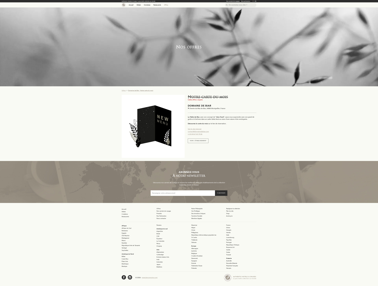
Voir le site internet (194, 129)
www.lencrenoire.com (150, 278)
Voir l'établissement (198, 141)
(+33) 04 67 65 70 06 (195, 134)
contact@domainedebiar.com (198, 132)
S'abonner (221, 193)
